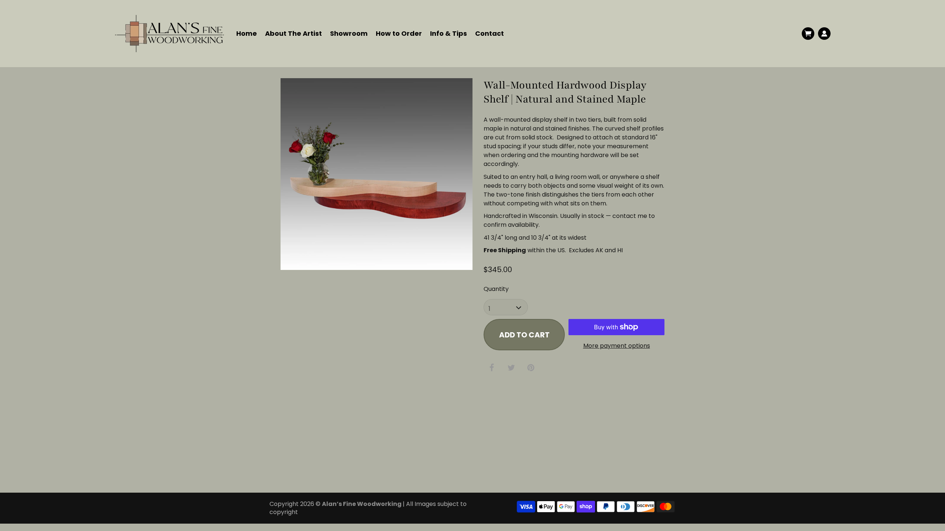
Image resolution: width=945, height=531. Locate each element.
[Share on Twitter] (511, 368)
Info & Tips (448, 33)
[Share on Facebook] (492, 368)
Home (246, 33)
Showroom (349, 33)
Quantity (496, 289)
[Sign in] (824, 33)
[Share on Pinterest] (531, 368)
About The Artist (293, 33)
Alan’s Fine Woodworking (362, 504)
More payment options (616, 345)
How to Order (399, 33)
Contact (489, 33)
